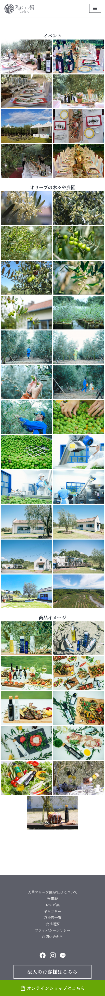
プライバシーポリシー (52, 930)
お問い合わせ (52, 936)
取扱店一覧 (52, 917)
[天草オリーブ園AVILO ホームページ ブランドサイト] (19, 9)
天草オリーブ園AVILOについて (52, 892)
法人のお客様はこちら (52, 971)
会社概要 (52, 923)
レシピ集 (52, 904)
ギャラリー (52, 911)
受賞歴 (52, 898)
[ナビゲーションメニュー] (95, 8)
